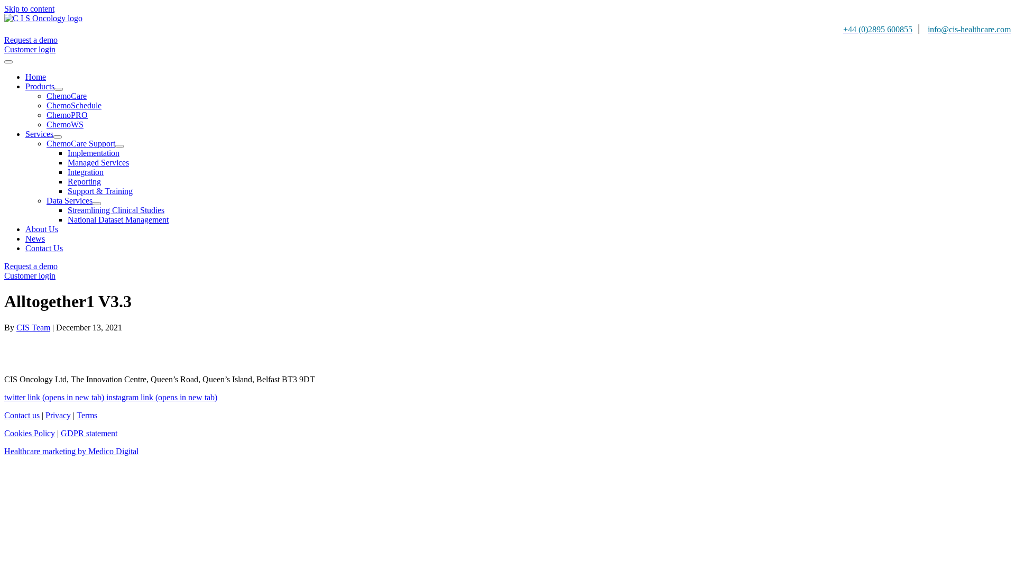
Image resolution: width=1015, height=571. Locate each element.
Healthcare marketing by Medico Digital (71, 451)
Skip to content (29, 8)
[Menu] (8, 61)
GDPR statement (89, 433)
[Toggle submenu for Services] (57, 137)
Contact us (22, 415)
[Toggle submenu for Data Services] (97, 203)
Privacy (58, 415)
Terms (87, 415)
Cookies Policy (29, 433)
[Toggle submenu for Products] (58, 89)
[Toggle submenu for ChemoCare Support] (119, 146)
